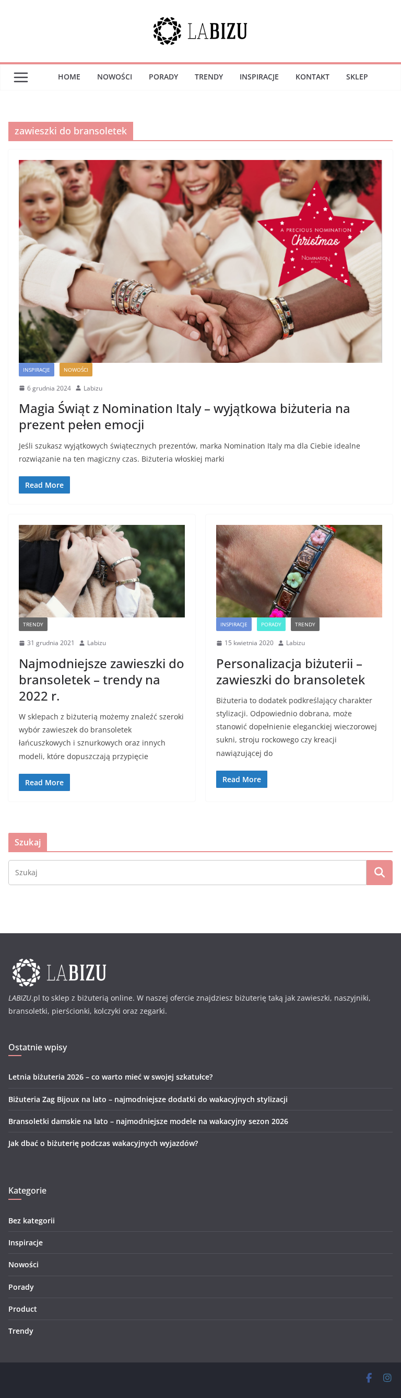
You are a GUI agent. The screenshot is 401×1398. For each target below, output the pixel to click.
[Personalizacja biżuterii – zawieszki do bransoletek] (299, 571)
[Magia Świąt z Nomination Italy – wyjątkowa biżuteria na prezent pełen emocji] (200, 261)
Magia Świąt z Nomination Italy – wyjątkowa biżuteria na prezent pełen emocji (184, 416)
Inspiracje (259, 77)
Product (22, 1309)
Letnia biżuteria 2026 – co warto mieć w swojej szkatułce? (110, 1077)
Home (69, 77)
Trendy (209, 77)
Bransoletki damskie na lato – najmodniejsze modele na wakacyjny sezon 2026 (148, 1121)
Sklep (357, 77)
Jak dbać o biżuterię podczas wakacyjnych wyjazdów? (103, 1143)
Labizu (93, 388)
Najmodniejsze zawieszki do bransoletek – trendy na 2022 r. (101, 679)
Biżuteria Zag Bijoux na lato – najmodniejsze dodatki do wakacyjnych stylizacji (148, 1099)
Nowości (114, 77)
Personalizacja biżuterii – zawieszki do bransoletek (290, 671)
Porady (163, 77)
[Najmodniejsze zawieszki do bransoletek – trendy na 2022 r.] (102, 571)
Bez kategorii (31, 1220)
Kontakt (312, 77)
